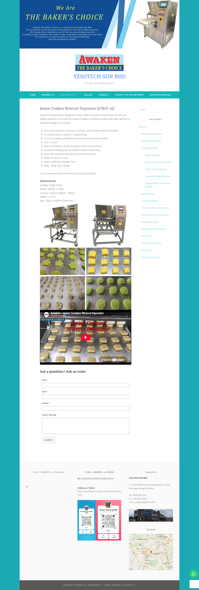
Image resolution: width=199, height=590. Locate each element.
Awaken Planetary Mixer (152, 134)
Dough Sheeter (148, 193)
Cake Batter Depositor (151, 141)
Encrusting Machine (150, 200)
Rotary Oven (147, 250)
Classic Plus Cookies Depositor (158, 162)
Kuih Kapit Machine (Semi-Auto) (155, 215)
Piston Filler (147, 236)
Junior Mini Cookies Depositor (158, 176)
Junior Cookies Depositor (156, 169)
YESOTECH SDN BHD (100, 77)
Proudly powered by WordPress (82, 585)
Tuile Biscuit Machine (151, 257)
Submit (48, 440)
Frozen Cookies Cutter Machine (155, 207)
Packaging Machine (150, 222)
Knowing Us (47, 94)
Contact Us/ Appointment (129, 94)
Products (142, 127)
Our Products (68, 94)
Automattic (128, 585)
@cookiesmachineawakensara (95, 478)
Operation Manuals (160, 94)
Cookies (103, 94)
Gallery (88, 94)
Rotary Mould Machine (151, 243)
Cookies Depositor (150, 148)
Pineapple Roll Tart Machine (154, 229)
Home (33, 94)
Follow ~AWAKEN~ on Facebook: (48, 472)
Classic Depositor (152, 155)
